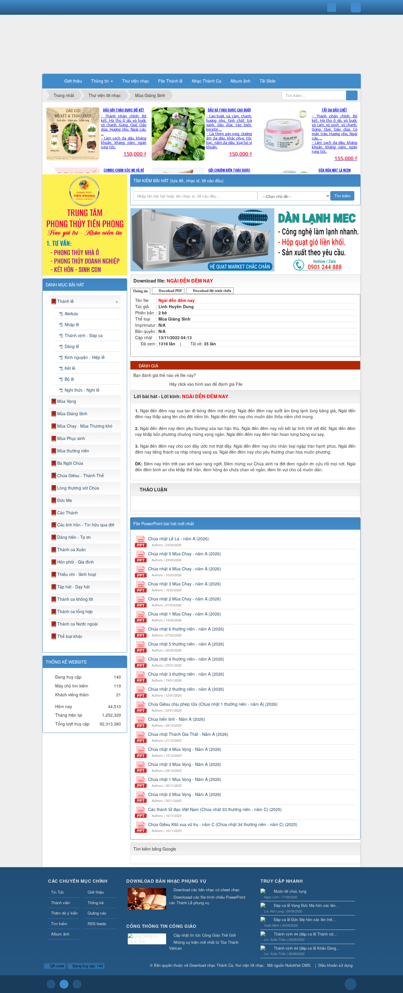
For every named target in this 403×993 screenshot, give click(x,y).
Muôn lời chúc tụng (290, 891)
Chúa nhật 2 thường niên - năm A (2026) (186, 689)
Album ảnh (60, 934)
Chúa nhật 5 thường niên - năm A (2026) (186, 644)
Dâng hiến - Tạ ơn (74, 537)
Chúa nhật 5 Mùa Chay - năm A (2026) (184, 554)
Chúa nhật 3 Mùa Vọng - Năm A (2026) (184, 764)
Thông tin (140, 291)
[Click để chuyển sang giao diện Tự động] (51, 984)
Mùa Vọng (66, 401)
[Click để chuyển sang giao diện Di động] (77, 984)
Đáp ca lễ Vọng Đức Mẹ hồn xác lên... (306, 905)
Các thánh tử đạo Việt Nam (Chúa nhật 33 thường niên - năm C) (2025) (215, 809)
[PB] (84, 224)
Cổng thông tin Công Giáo (161, 926)
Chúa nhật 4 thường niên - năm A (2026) (186, 659)
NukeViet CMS (297, 965)
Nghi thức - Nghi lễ (82, 390)
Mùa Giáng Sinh (72, 413)
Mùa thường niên (73, 451)
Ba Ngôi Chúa (70, 463)
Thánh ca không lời (75, 599)
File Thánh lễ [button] (170, 81)
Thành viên (60, 902)
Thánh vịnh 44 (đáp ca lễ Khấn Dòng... (307, 948)
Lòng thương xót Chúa (78, 488)
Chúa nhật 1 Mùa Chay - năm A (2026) (184, 614)
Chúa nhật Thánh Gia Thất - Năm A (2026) (188, 734)
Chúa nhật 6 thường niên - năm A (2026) (186, 629)
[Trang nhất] (52, 81)
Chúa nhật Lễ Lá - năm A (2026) (178, 538)
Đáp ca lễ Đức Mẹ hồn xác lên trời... (305, 919)
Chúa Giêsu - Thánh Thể (80, 475)
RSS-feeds (97, 923)
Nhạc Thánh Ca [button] (206, 81)
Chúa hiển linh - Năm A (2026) (176, 719)
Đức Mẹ (64, 500)
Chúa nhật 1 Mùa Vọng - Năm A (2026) (184, 779)
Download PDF (170, 291)
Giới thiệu (96, 892)
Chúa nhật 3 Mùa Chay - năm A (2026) (184, 584)
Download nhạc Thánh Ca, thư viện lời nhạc (226, 965)
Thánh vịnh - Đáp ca (84, 335)
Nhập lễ (72, 324)
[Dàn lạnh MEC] (245, 239)
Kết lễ (70, 368)
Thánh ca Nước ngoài (77, 624)
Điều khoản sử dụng (335, 965)
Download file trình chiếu (211, 291)
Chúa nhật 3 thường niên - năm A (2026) (186, 674)
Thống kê (96, 902)
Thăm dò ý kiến (64, 913)
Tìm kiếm (59, 923)
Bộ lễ (69, 379)
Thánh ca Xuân (71, 549)
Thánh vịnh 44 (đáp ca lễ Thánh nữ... (305, 934)
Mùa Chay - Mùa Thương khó (84, 426)
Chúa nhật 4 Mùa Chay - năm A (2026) (184, 569)
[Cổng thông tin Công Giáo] (147, 939)
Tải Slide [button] (268, 81)
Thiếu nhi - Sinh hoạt (76, 574)
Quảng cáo (97, 913)
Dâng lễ (72, 346)
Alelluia (71, 313)
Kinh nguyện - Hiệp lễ (85, 357)
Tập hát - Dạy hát (73, 587)
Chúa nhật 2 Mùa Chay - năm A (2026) (184, 599)
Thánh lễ (65, 301)
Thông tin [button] (100, 81)
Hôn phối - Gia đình (75, 562)
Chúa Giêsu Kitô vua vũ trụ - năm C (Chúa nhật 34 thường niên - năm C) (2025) (222, 824)
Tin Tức (57, 892)
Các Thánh (67, 513)
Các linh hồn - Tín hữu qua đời (85, 525)
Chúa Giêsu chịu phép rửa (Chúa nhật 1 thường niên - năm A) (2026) (213, 704)
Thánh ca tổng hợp (75, 611)
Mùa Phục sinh (71, 438)
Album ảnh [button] (240, 81)
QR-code (56, 965)
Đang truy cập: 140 (87, 965)
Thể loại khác (69, 636)
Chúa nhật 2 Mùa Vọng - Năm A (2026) (184, 794)
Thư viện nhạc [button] (135, 81)
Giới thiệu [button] (73, 81)
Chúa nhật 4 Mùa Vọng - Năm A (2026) (184, 749)
